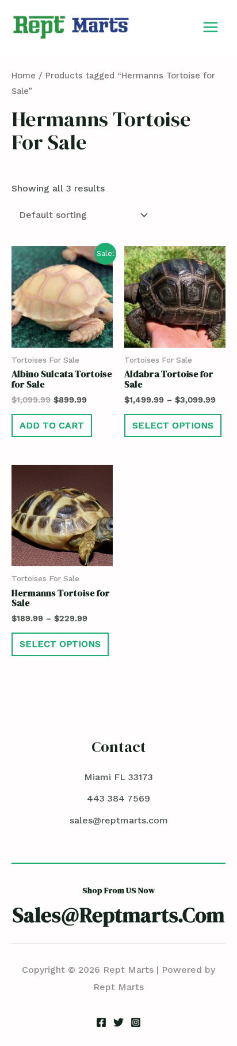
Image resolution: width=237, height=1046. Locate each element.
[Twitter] (118, 1022)
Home (24, 75)
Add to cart (52, 425)
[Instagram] (136, 1022)
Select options (172, 425)
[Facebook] (101, 1022)
